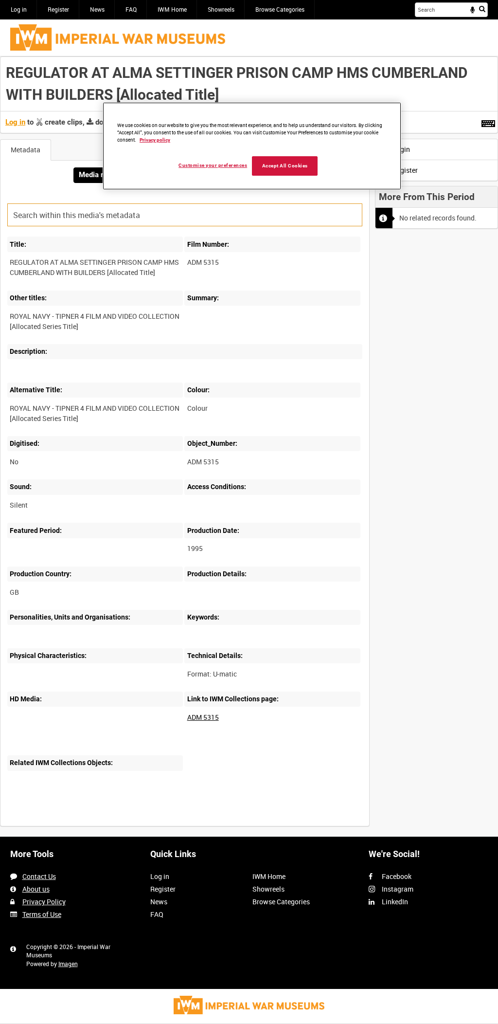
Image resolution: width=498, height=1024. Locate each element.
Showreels (221, 9)
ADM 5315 (203, 717)
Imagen (68, 964)
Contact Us (39, 876)
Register (58, 9)
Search (482, 8)
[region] (252, 146)
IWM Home (172, 9)
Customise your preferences (212, 165)
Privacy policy (155, 140)
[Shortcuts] (488, 121)
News (97, 9)
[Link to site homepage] (117, 37)
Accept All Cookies (285, 165)
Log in (19, 9)
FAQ (131, 9)
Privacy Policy (44, 901)
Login (400, 149)
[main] (249, 446)
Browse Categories (279, 9)
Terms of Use (41, 914)
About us (36, 889)
